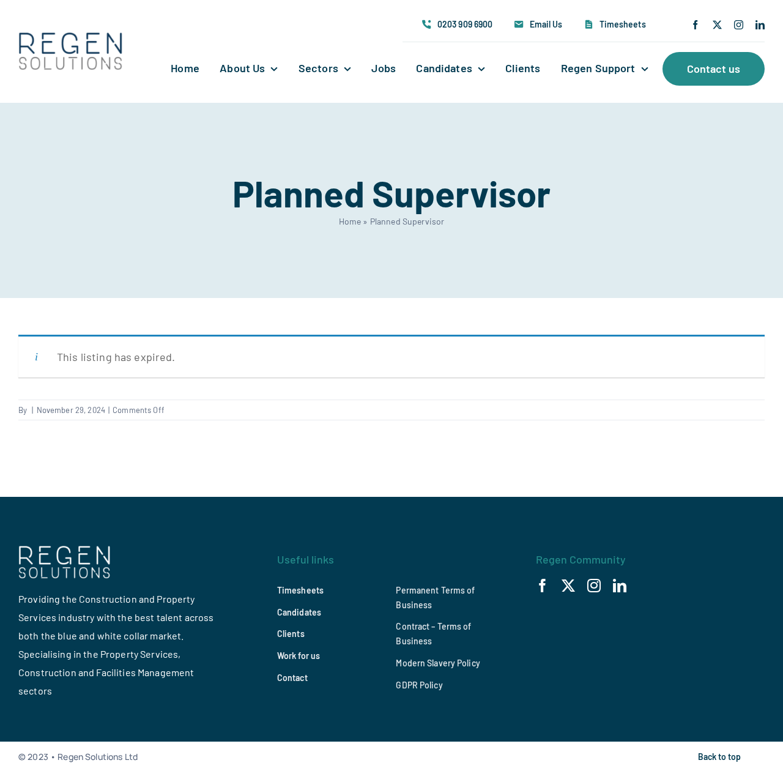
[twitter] (717, 24)
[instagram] (738, 24)
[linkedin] (760, 24)
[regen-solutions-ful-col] (71, 38)
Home (350, 221)
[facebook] (695, 24)
